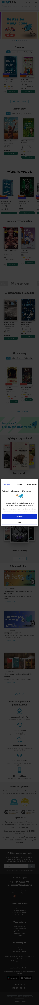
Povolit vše (19, 516)
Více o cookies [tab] (32, 484)
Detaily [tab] (19, 484)
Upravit (18, 522)
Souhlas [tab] (7, 484)
